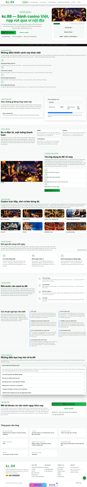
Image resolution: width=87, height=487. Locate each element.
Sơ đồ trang (78, 482)
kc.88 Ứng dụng (52, 2)
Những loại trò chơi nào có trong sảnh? (12, 385)
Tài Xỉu (79, 2)
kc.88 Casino (43, 2)
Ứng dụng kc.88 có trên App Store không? (13, 381)
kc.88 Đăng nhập (34, 2)
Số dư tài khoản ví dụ (53, 99)
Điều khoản (60, 469)
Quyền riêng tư (61, 471)
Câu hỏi (59, 474)
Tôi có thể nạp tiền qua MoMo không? (12, 374)
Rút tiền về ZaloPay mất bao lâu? (11, 378)
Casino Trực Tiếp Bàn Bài (37, 476)
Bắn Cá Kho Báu (35, 473)
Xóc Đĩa (73, 2)
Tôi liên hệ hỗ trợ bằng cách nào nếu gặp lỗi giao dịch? (16, 392)
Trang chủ (25, 2)
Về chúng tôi (60, 467)
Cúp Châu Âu (34, 474)
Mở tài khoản (8, 32)
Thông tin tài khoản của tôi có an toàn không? (14, 389)
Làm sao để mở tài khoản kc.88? (11, 365)
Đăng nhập (24, 32)
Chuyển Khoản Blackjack (64, 2)
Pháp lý (59, 473)
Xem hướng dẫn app (52, 190)
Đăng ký (46, 467)
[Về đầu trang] (84, 477)
